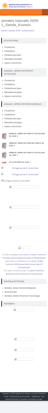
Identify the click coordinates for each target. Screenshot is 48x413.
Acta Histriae (10, 292)
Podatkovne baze (12, 55)
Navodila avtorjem (13, 59)
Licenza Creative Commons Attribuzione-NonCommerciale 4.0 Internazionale (24, 264)
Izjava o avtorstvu (12, 63)
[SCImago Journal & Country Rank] (24, 168)
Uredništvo (9, 51)
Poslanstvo (9, 47)
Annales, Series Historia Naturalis (20, 288)
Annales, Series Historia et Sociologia (22, 296)
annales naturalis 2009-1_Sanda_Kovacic (17, 30)
